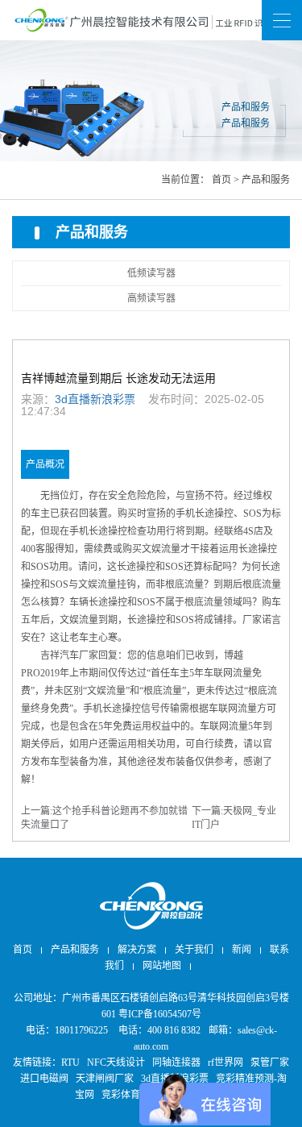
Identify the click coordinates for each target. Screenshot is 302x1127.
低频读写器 (151, 273)
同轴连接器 (176, 1062)
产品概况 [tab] (45, 464)
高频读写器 (151, 298)
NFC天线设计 (116, 1062)
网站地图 (151, 102)
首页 (221, 179)
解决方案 (137, 949)
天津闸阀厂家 (105, 1078)
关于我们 (194, 949)
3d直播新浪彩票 (95, 399)
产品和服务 (266, 179)
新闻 (151, 20)
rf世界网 (225, 1062)
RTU (70, 1062)
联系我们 (151, 61)
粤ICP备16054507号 (159, 1014)
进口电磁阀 (44, 1078)
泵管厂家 (269, 1062)
